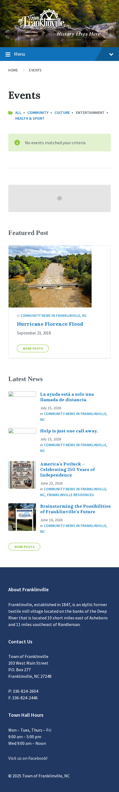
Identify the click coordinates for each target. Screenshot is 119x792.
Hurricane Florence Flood (50, 324)
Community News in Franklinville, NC (53, 315)
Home (13, 70)
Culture (62, 112)
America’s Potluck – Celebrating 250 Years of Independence (67, 469)
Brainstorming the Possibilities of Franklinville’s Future (75, 508)
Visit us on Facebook (27, 758)
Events (35, 70)
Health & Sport (30, 118)
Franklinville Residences (70, 494)
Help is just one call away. (69, 431)
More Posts (33, 348)
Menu (19, 54)
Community (37, 112)
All (18, 112)
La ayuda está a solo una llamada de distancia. (67, 396)
